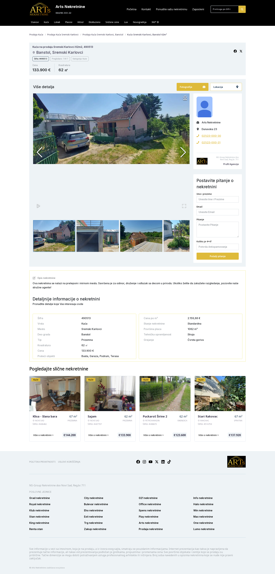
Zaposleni (198, 9)
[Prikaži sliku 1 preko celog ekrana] (111, 128)
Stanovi (35, 22)
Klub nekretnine (39, 510)
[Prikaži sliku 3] (141, 236)
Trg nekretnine (93, 522)
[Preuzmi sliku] (185, 98)
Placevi (68, 22)
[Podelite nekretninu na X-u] (241, 51)
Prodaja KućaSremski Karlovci (62, 34)
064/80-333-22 (63, 12)
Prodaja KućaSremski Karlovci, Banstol (102, 34)
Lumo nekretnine (204, 529)
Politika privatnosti (42, 461)
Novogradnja (139, 22)
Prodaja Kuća (36, 34)
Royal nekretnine (39, 504)
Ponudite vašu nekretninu (171, 9)
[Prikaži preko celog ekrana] (184, 205)
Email (199, 206)
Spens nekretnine (150, 510)
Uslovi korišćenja (69, 461)
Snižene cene (112, 22)
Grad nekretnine (39, 498)
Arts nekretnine (149, 522)
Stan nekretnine (39, 516)
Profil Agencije (231, 164)
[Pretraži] (242, 9)
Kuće (46, 22)
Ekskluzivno (94, 22)
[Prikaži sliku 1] (54, 236)
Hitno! (80, 22)
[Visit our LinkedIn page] (163, 462)
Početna (131, 9)
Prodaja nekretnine (151, 529)
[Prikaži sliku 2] (98, 236)
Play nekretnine (148, 516)
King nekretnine (39, 522)
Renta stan (36, 529)
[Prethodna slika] (39, 152)
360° (154, 22)
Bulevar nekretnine (96, 504)
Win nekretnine (202, 510)
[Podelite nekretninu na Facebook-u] (235, 51)
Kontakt (146, 9)
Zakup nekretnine (95, 529)
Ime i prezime (204, 193)
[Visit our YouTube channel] (150, 462)
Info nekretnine (203, 498)
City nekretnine (93, 498)
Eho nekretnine (93, 510)
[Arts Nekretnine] (40, 9)
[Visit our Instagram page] (144, 462)
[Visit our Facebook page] (138, 462)
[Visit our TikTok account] (169, 462)
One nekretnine (203, 522)
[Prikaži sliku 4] (185, 236)
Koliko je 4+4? (204, 241)
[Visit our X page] (157, 462)
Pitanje (200, 219)
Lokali (57, 22)
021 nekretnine (148, 498)
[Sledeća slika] (183, 152)
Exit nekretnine (93, 516)
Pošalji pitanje (218, 256)
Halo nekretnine (203, 504)
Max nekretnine (203, 516)
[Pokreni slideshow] (38, 205)
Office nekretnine (150, 504)
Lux (126, 22)
